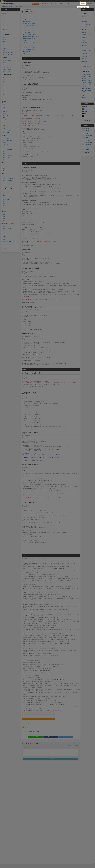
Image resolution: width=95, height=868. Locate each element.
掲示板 (84, 3)
